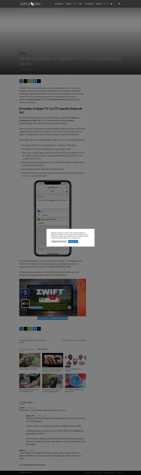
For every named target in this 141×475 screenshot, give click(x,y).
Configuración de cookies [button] (59, 241)
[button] (119, 4)
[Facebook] (104, 4)
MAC (80, 4)
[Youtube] (111, 4)
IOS (75, 4)
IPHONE (68, 4)
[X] (108, 4)
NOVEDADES (59, 4)
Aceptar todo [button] (73, 241)
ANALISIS (99, 4)
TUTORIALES (89, 4)
